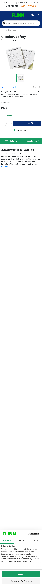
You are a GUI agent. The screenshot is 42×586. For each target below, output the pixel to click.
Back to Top (32, 141)
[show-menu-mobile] (2, 15)
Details (13, 141)
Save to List (21, 130)
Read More (4, 166)
